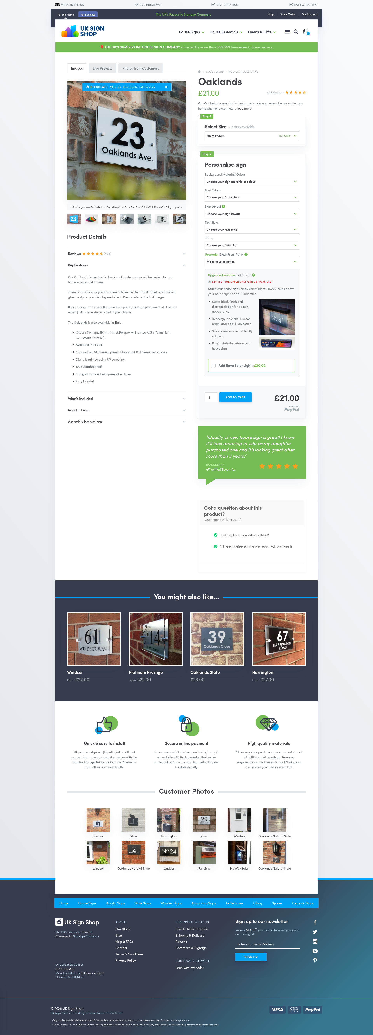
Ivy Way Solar (239, 868)
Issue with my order (189, 967)
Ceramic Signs (303, 903)
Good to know (78, 410)
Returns (181, 941)
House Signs (189, 31)
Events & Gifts (259, 31)
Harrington (262, 672)
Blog (118, 935)
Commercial (63, 936)
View (133, 836)
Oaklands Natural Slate (274, 836)
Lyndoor (168, 868)
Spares (277, 903)
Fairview (204, 868)
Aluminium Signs (204, 903)
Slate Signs (143, 903)
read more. (244, 108)
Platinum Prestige (146, 672)
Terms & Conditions (129, 954)
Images (77, 68)
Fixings (209, 238)
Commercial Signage (191, 947)
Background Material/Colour (225, 174)
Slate (118, 322)
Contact (121, 947)
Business (88, 14)
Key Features (78, 265)
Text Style (211, 222)
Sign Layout (213, 206)
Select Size (229, 126)
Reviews (89, 253)
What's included (80, 398)
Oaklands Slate (205, 672)
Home (66, 14)
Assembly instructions (85, 421)
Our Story (122, 928)
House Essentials (224, 31)
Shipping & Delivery (189, 935)
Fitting (257, 903)
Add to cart (235, 397)
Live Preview (102, 68)
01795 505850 (64, 968)
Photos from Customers (140, 68)
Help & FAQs (124, 941)
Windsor (75, 672)
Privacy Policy (125, 960)
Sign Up (251, 957)
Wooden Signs (171, 903)
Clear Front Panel (224, 254)
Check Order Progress (191, 928)
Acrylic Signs (115, 903)
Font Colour (212, 190)
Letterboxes (234, 903)
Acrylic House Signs (243, 71)
